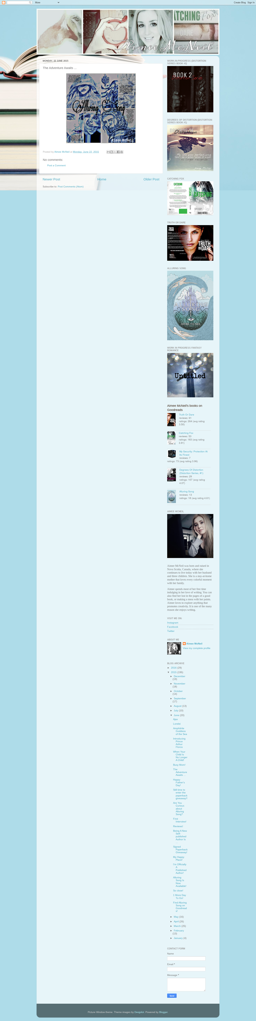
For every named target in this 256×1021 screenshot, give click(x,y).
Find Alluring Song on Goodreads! (180, 907)
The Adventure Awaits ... (180, 772)
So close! (178, 890)
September (180, 698)
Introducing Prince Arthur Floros (179, 743)
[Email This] (108, 152)
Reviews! (178, 826)
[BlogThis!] (111, 152)
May (176, 917)
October (178, 691)
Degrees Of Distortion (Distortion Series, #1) (191, 471)
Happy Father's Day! (179, 782)
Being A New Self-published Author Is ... (180, 837)
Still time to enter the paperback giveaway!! (180, 794)
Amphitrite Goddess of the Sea (180, 731)
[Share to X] (115, 152)
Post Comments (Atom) (71, 186)
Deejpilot (139, 1012)
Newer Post (51, 179)
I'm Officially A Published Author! (180, 868)
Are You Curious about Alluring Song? (178, 809)
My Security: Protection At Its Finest (193, 453)
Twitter (170, 631)
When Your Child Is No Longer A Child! (180, 756)
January (178, 938)
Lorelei (177, 724)
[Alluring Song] (173, 497)
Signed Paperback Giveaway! (180, 849)
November (179, 683)
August (178, 706)
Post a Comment (56, 165)
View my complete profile (196, 648)
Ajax (175, 719)
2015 (174, 672)
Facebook (172, 627)
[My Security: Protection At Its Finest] (173, 454)
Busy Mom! (179, 765)
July (176, 710)
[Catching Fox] (173, 438)
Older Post (151, 179)
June (177, 715)
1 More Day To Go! (179, 896)
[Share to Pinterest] (121, 152)
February (179, 930)
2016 (174, 667)
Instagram (172, 622)
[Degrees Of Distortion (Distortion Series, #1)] (173, 475)
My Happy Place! (178, 858)
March (177, 926)
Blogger (163, 1012)
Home (101, 179)
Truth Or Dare (186, 414)
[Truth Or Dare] (173, 420)
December (179, 676)
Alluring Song (186, 491)
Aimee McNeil (194, 643)
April (176, 921)
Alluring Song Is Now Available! (179, 881)
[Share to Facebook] (118, 152)
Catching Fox (186, 433)
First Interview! (179, 820)
